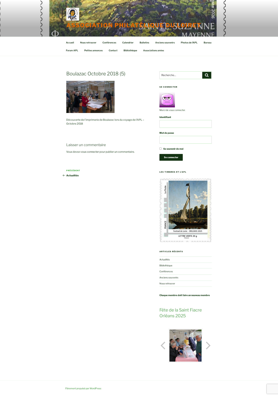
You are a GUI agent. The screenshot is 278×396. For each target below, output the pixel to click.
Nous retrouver (88, 42)
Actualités (164, 259)
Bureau (207, 42)
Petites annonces (93, 50)
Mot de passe (166, 132)
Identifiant (165, 117)
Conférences (109, 42)
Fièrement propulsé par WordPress (83, 388)
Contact (113, 50)
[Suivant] (208, 345)
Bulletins (144, 42)
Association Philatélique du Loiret (133, 25)
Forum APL (72, 50)
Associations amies (153, 50)
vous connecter (89, 151)
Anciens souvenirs (165, 42)
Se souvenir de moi (173, 148)
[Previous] (163, 345)
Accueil (70, 42)
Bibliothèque (130, 50)
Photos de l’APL (189, 42)
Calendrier (128, 42)
